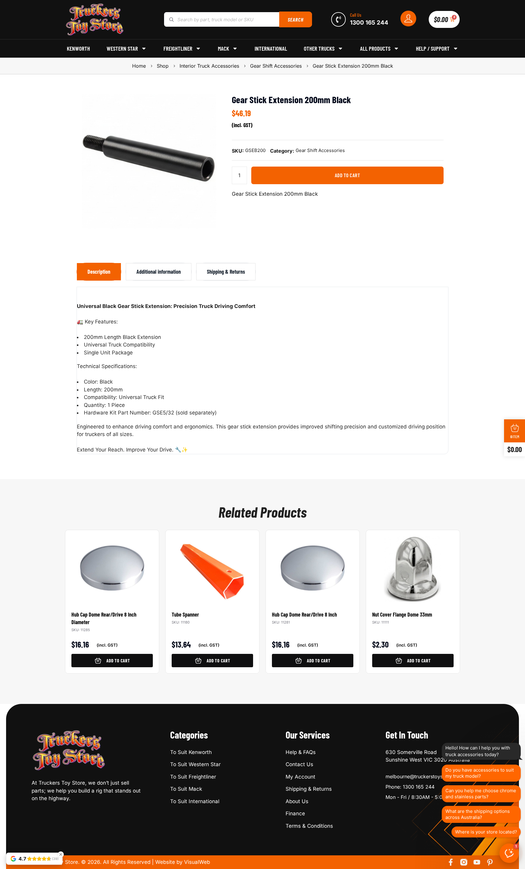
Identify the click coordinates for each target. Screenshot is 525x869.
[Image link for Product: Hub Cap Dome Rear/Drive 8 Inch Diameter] (112, 566)
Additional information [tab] (158, 271)
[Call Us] (338, 19)
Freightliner (177, 49)
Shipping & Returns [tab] (226, 271)
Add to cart (347, 175)
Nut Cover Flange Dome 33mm (402, 614)
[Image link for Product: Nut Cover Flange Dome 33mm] (413, 566)
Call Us (355, 15)
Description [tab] (99, 271)
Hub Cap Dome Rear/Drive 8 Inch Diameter (103, 618)
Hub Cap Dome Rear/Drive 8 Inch (304, 614)
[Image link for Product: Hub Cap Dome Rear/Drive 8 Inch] (312, 566)
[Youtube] (476, 862)
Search (295, 19)
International (271, 49)
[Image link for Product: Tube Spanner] (212, 566)
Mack (223, 49)
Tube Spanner (185, 614)
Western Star (122, 49)
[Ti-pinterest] (489, 862)
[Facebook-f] (450, 862)
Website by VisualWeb (182, 862)
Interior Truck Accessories (209, 66)
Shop (163, 66)
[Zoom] (208, 101)
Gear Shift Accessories (276, 66)
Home (139, 66)
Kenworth (78, 49)
